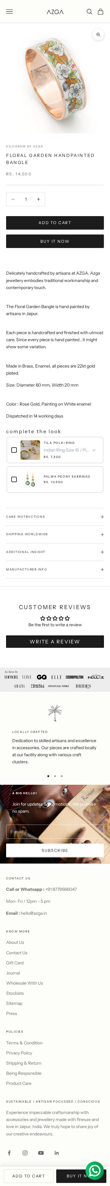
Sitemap (14, 1003)
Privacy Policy (19, 1053)
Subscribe (55, 850)
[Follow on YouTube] (41, 1153)
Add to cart (55, 222)
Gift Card (15, 963)
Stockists (15, 993)
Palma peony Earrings (67, 476)
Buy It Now (54, 241)
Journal (13, 973)
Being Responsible (24, 1073)
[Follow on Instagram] (25, 1153)
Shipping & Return (23, 1063)
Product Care (18, 1083)
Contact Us (17, 952)
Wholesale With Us (24, 983)
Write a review (55, 642)
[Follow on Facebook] (9, 1153)
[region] (55, 734)
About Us (15, 942)
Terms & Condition (24, 1043)
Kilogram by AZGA (24, 146)
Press (11, 1013)
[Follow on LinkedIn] (57, 1153)
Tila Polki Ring (59, 442)
